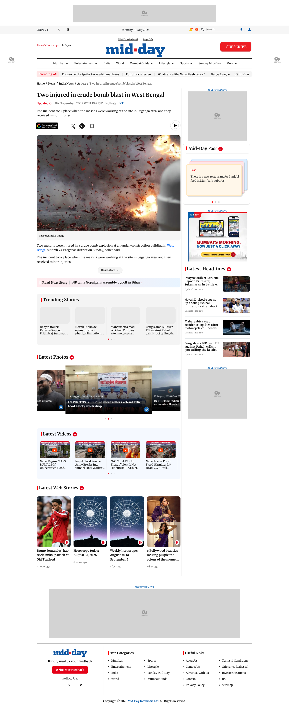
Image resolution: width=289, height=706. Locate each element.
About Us (192, 660)
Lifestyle (164, 63)
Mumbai (58, 63)
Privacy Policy (195, 685)
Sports (184, 63)
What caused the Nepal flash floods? (181, 74)
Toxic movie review (138, 74)
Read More (108, 270)
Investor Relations (234, 673)
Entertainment (84, 63)
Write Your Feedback (70, 670)
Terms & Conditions (235, 660)
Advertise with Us (197, 673)
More (229, 63)
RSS (224, 679)
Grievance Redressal (235, 666)
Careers (191, 679)
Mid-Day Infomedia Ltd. (143, 701)
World (120, 63)
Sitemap (227, 685)
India (107, 63)
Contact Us (193, 666)
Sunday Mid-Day (210, 63)
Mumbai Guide (139, 63)
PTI (122, 103)
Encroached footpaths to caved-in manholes (90, 74)
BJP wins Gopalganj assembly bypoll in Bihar (107, 282)
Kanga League (220, 74)
